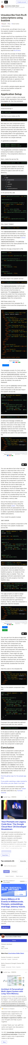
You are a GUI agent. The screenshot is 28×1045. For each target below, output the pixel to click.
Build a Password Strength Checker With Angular (12, 965)
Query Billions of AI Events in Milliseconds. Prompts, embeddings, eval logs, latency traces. (13, 903)
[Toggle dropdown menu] (26, 797)
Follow (14, 940)
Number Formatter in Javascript (10, 958)
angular (3, 23)
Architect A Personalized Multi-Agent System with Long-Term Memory (12, 991)
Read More (5, 855)
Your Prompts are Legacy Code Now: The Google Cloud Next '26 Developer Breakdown (13, 825)
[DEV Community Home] (6, 2)
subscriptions (5, 26)
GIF (25, 464)
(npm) (13, 506)
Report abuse (19, 876)
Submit (6, 871)
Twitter (23, 788)
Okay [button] (4, 1042)
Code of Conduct (9, 876)
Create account (21, 2)
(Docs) (23, 237)
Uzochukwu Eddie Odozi (12, 6)
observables (15, 23)
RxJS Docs (17, 50)
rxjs (9, 23)
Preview (14, 871)
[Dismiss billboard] (26, 1008)
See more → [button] (5, 927)
